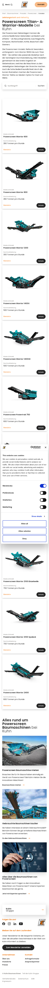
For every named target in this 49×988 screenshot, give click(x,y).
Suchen (41, 86)
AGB (32, 979)
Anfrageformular (32, 959)
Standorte (6, 962)
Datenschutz (23, 979)
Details (41, 150)
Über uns (6, 959)
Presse (5, 965)
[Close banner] (45, 447)
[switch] (43, 493)
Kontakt (41, 4)
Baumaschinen (12, 13)
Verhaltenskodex (8, 979)
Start (4, 13)
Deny (24, 539)
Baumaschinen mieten (11, 785)
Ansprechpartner (32, 962)
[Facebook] (3, 924)
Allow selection (24, 531)
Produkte (23, 13)
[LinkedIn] (14, 924)
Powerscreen (32, 13)
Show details (37, 516)
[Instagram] (9, 924)
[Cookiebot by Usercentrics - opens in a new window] (31, 447)
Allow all (24, 524)
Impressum (6, 981)
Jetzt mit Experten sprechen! (14, 893)
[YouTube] (21, 924)
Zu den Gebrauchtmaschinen (14, 838)
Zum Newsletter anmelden (18, 947)
